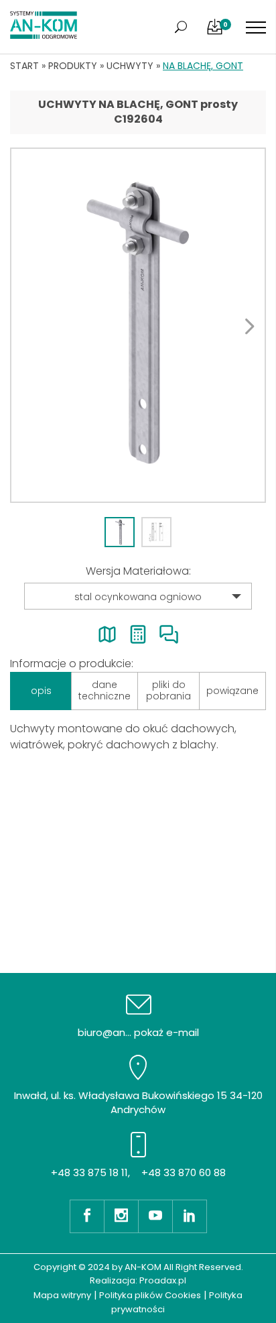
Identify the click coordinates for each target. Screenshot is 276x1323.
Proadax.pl (162, 1280)
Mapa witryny (62, 1295)
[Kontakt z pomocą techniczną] (169, 634)
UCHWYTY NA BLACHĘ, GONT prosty (138, 104)
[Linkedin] (189, 1216)
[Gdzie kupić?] (107, 634)
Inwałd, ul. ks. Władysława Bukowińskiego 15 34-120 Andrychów (138, 1102)
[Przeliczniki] (138, 634)
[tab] (119, 532)
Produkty (72, 65)
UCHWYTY (130, 65)
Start (24, 65)
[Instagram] (121, 1216)
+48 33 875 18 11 (89, 1172)
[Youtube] (155, 1216)
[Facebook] (87, 1216)
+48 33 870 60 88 (183, 1172)
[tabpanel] (138, 325)
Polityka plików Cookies (150, 1295)
